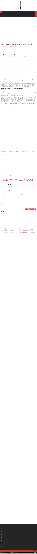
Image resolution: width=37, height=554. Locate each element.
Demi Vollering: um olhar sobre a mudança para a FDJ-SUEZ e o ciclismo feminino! (26, 180)
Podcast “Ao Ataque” (16, 13)
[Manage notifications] (35, 552)
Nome (20, 194)
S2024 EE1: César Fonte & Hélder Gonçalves (8, 435)
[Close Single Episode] (8, 322)
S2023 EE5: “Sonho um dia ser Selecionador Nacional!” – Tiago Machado (12, 447)
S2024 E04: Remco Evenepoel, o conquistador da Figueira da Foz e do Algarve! (13, 432)
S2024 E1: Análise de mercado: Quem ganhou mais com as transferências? (12, 444)
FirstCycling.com (9, 175)
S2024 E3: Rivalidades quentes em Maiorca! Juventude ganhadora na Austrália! (13, 438)
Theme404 (5, 551)
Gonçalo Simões (13, 46)
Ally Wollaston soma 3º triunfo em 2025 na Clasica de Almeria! (9, 227)
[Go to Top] (35, 550)
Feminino (30, 13)
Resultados (8, 13)
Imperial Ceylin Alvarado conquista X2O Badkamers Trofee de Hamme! (9, 180)
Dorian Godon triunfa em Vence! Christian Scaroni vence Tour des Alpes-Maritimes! (27, 227)
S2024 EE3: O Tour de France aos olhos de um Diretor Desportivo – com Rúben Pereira (14, 424)
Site (1, 203)
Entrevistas (24, 13)
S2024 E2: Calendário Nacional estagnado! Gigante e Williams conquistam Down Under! (14, 441)
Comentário (3, 194)
